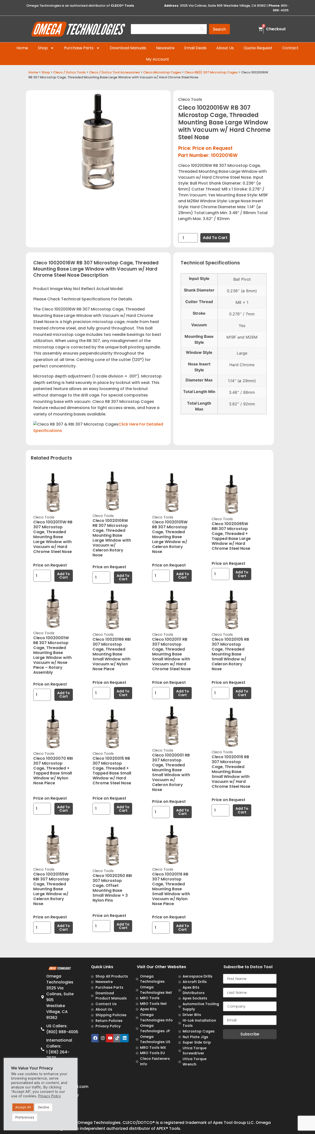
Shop (43, 48)
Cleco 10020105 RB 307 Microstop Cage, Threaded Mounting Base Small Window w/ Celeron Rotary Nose (230, 654)
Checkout (276, 29)
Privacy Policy (49, 1096)
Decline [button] (43, 1107)
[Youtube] (110, 1038)
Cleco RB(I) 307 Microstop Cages (211, 72)
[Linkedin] (124, 1038)
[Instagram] (102, 1038)
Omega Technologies (99, 1122)
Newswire (165, 48)
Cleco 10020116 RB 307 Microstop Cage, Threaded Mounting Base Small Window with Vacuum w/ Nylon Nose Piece (171, 889)
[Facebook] (95, 1038)
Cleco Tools (190, 99)
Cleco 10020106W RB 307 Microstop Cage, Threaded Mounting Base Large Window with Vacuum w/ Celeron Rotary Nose (112, 538)
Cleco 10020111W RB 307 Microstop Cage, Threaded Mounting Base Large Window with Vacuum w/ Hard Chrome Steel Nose (52, 536)
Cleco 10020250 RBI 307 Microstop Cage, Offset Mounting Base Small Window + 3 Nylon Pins (112, 888)
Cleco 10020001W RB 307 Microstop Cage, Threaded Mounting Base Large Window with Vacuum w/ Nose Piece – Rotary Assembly (52, 655)
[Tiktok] (117, 1038)
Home (22, 48)
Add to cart (215, 238)
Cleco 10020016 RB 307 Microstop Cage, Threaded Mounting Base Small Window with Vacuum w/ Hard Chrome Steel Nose (231, 771)
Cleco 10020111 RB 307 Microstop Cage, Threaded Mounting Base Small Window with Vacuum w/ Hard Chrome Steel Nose (171, 654)
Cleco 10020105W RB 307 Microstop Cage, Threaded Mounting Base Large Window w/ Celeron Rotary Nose (170, 536)
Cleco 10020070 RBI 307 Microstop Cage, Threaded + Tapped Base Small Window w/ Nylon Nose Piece (53, 771)
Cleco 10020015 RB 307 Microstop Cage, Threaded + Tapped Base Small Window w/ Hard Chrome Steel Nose (112, 771)
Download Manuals (128, 48)
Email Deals (195, 48)
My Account (157, 59)
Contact (290, 48)
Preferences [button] (24, 1117)
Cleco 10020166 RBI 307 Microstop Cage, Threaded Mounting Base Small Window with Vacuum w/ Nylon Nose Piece (112, 654)
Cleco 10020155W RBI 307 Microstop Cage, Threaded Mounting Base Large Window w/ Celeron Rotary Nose (51, 889)
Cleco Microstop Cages (162, 72)
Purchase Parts (79, 48)
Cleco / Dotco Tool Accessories (114, 72)
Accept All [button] (23, 1107)
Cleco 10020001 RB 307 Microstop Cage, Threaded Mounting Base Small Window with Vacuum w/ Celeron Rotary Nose (171, 772)
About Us (225, 48)
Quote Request (258, 48)
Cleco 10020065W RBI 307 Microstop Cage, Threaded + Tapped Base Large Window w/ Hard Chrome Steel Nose (231, 536)
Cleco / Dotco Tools (69, 72)
